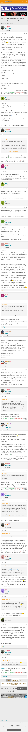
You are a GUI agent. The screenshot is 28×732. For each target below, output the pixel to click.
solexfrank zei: (5, 533)
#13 (26, 432)
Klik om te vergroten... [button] (14, 151)
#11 (26, 369)
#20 (26, 657)
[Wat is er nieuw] (26, 1)
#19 (26, 624)
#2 (26, 103)
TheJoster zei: (5, 304)
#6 (26, 207)
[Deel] (24, 33)
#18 (26, 596)
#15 (26, 500)
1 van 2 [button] (8, 680)
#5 (26, 189)
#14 (26, 470)
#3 (26, 136)
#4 (26, 171)
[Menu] (2, 1)
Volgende (14, 680)
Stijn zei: (4, 473)
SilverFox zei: (5, 399)
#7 (26, 227)
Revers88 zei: (5, 565)
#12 (26, 396)
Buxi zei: (4, 139)
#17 (26, 562)
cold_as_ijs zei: (5, 503)
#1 (26, 33)
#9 (26, 301)
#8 (26, 250)
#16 (26, 530)
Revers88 (4, 23)
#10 (26, 338)
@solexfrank (4, 668)
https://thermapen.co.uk (13, 542)
